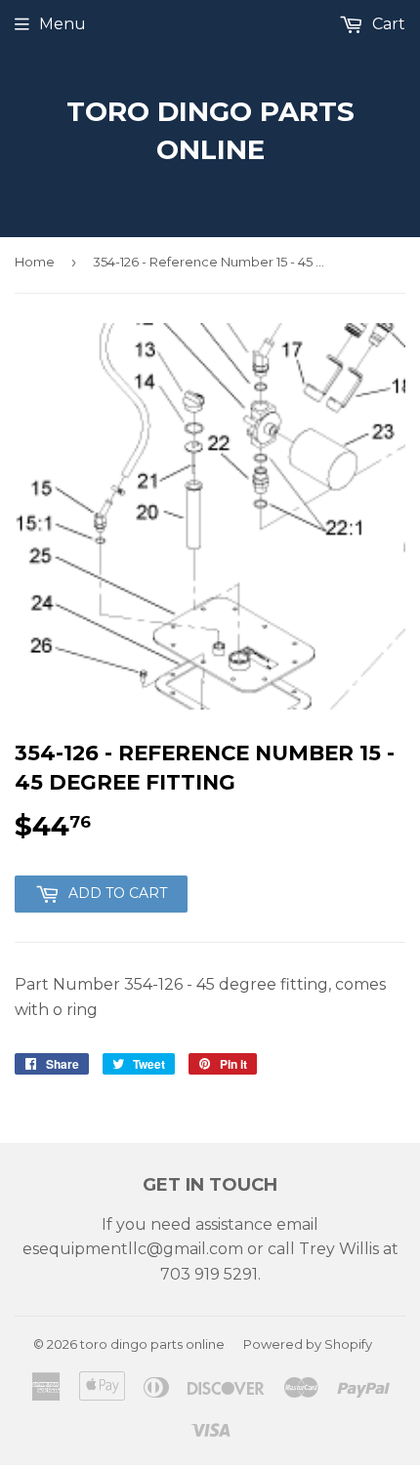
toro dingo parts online (210, 130)
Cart (386, 24)
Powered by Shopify (307, 1344)
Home (35, 261)
